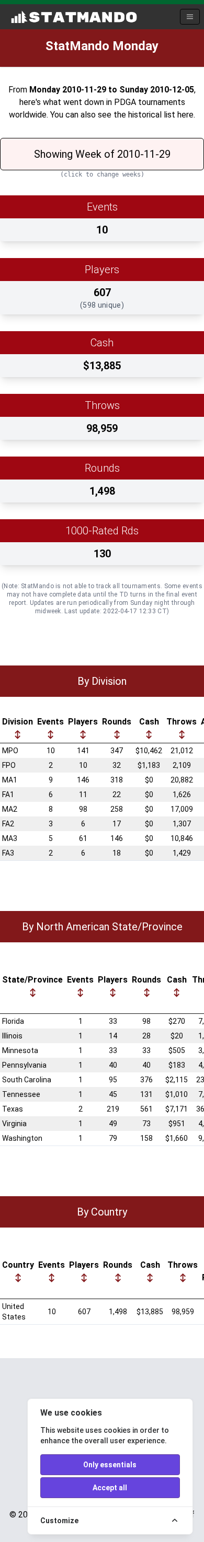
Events (50, 722)
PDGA (125, 102)
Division (17, 722)
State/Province (32, 980)
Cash (149, 722)
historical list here (161, 115)
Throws (181, 722)
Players (83, 722)
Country (18, 1265)
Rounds (116, 722)
